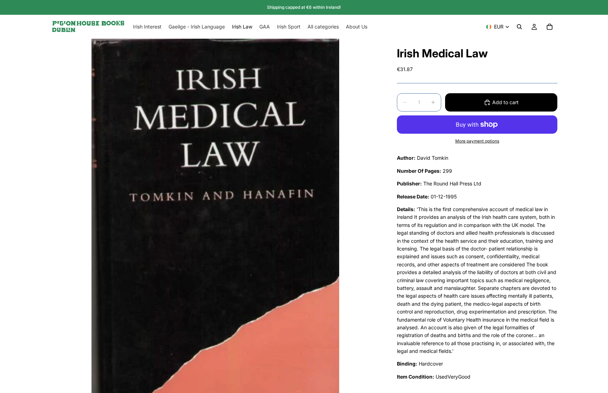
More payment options (477, 141)
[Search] (519, 26)
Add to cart (505, 102)
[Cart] (549, 26)
